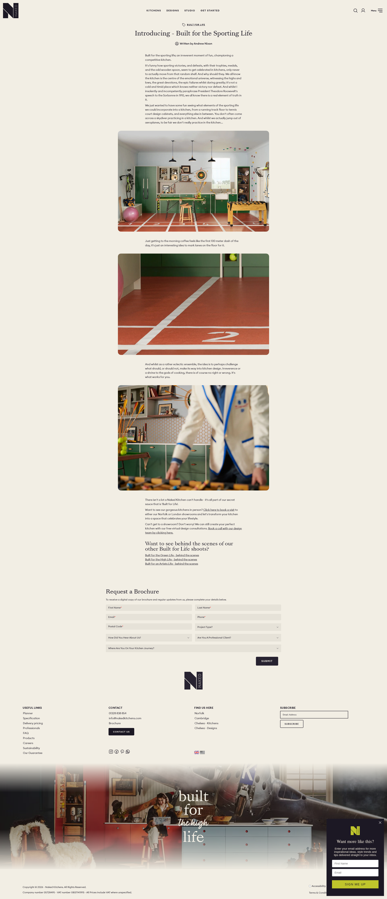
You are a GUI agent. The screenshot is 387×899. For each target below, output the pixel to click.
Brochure (115, 723)
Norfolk (199, 713)
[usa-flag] (202, 752)
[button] (111, 751)
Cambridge (202, 718)
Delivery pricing (33, 723)
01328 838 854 (117, 713)
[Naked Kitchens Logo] (10, 10)
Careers (28, 743)
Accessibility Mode (322, 885)
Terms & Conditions (320, 892)
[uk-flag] (196, 752)
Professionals (31, 728)
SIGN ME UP (355, 884)
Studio (189, 10)
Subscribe (292, 724)
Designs (172, 10)
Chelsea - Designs (206, 728)
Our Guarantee (32, 753)
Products (28, 738)
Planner (28, 713)
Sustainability (31, 748)
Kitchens (153, 10)
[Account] (363, 10)
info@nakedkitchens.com (125, 718)
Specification (31, 718)
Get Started (210, 10)
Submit (267, 661)
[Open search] (355, 10)
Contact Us (121, 731)
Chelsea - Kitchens (206, 723)
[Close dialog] (380, 822)
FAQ (26, 733)
